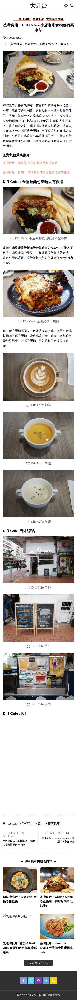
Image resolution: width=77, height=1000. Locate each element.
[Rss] (53, 980)
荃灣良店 (54, 823)
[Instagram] (38, 980)
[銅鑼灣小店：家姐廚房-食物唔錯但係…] (20, 880)
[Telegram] (46, 980)
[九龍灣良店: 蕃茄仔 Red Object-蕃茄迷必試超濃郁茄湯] (20, 926)
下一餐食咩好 (22, 19)
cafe (26, 823)
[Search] (72, 5)
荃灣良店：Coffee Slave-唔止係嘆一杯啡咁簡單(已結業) (57, 901)
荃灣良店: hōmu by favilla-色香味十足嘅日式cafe (56, 948)
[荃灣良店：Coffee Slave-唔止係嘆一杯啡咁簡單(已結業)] (57, 880)
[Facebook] (23, 980)
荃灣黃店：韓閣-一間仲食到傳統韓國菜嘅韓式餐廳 (36, 172)
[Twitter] (31, 980)
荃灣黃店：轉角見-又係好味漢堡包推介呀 (30, 162)
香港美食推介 (55, 19)
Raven (64, 43)
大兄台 (38, 5)
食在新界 (38, 19)
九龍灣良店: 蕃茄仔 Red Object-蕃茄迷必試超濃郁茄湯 (20, 948)
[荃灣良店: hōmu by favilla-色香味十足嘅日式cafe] (57, 926)
